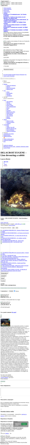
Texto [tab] (5, 164)
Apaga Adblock (4, 377)
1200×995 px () (20, 224)
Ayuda (2, 441)
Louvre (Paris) (11, 225)
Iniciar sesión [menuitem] (6, 76)
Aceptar (24, 424)
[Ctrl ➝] (15, 254)
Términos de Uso (13, 442)
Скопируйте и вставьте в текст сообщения (11, 429)
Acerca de (9, 441)
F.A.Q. (5, 441)
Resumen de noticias (8, 69)
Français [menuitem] (18, 74)
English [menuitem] (9, 74)
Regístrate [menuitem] (12, 76)
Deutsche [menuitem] (22, 74)
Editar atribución (4, 222)
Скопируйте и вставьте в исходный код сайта (12, 425)
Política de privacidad (22, 442)
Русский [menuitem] (5, 74)
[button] (7, 8)
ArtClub (8, 97)
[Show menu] (10, 1)
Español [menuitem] (13, 74)
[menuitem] (25, 74)
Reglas (7, 442)
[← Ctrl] (11, 242)
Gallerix (7, 433)
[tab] (5, 161)
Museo (6, 81)
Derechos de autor (5, 443)
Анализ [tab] (5, 165)
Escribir (11, 291)
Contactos (14, 441)
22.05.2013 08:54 (5, 304)
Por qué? (14, 312)
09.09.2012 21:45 (5, 297)
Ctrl (13, 227)
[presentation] (16, 167)
